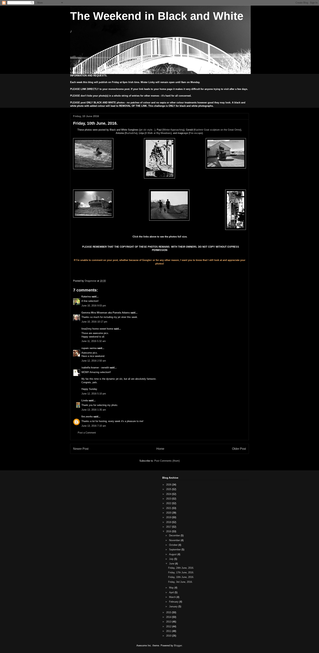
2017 (169, 526)
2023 (169, 498)
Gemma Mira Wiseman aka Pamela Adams (105, 312)
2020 (169, 512)
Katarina (86, 296)
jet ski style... (147, 129)
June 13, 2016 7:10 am (93, 425)
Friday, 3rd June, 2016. (180, 582)
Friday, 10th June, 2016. (181, 577)
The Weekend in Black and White (156, 16)
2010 (169, 635)
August (173, 554)
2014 (169, 617)
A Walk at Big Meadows (158, 133)
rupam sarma (89, 348)
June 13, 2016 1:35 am (93, 409)
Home (160, 448)
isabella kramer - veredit (95, 367)
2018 (169, 522)
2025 (169, 489)
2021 (169, 508)
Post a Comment (87, 432)
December (175, 535)
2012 (169, 626)
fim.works (87, 416)
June (172, 563)
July (171, 559)
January (173, 606)
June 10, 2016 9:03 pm (93, 305)
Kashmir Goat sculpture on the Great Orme (217, 129)
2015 (169, 612)
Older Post (239, 448)
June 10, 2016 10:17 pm (94, 321)
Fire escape (195, 133)
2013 (169, 621)
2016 (169, 531)
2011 (169, 631)
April (172, 592)
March (172, 597)
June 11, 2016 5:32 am (93, 341)
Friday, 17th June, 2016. (181, 572)
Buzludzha (131, 133)
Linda (84, 400)
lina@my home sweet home (97, 328)
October (173, 545)
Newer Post (80, 448)
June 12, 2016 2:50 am (93, 360)
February (174, 601)
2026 (169, 484)
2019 (169, 517)
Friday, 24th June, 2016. (181, 567)
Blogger (178, 645)
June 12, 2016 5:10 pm (93, 393)
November (175, 540)
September (175, 549)
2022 (169, 503)
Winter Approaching (173, 129)
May (171, 587)
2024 (169, 494)
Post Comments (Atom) (167, 460)
